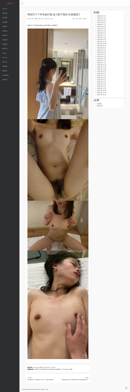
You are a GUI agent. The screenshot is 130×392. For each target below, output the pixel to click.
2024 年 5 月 (101, 29)
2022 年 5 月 (101, 80)
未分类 (99, 104)
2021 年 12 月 (101, 90)
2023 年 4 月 (101, 56)
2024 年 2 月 (101, 35)
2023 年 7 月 (101, 50)
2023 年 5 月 (101, 54)
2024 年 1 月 (101, 37)
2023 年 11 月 (101, 41)
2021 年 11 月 (101, 92)
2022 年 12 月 (101, 65)
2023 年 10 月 (101, 43)
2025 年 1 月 (101, 18)
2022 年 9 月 (101, 71)
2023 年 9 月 (101, 46)
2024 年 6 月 (101, 26)
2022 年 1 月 (101, 88)
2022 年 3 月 (101, 84)
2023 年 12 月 (101, 39)
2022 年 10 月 (101, 69)
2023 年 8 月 (101, 48)
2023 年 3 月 (101, 58)
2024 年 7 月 (101, 24)
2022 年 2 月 (101, 86)
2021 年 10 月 (101, 94)
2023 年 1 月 (101, 63)
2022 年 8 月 (101, 73)
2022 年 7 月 (101, 75)
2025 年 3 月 (101, 16)
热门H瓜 (31, 18)
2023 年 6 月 (101, 52)
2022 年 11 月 (101, 67)
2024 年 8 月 (101, 22)
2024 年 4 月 (101, 31)
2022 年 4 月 (101, 82)
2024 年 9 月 (101, 20)
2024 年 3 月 (101, 33)
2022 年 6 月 (101, 77)
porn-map (50, 18)
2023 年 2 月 (101, 60)
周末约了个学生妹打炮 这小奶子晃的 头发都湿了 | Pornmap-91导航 (53, 369)
